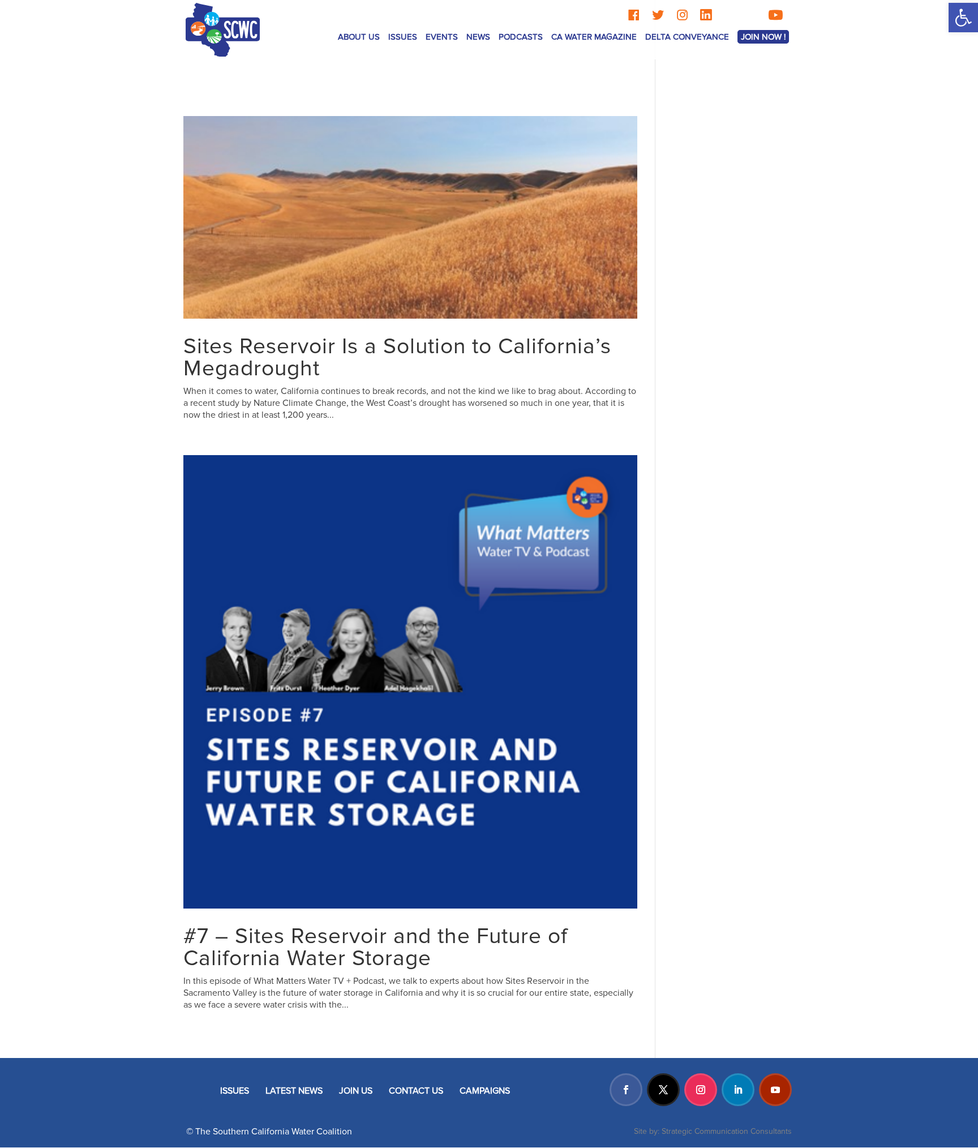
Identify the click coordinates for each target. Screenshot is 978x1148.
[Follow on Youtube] (775, 1089)
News (478, 37)
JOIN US (355, 1090)
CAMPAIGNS (485, 1090)
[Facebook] (633, 15)
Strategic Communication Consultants (727, 1131)
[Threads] (728, 15)
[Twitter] (658, 15)
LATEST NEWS (294, 1090)
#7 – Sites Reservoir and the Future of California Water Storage (375, 947)
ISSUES (234, 1090)
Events (442, 37)
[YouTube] (775, 15)
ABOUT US (359, 37)
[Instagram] (682, 15)
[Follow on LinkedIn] (738, 1089)
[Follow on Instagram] (700, 1089)
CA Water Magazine (594, 37)
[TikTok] (751, 15)
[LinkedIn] (705, 15)
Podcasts (521, 37)
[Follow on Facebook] (626, 1089)
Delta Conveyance (687, 37)
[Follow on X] (663, 1089)
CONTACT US (416, 1090)
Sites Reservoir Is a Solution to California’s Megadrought (397, 357)
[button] (963, 17)
